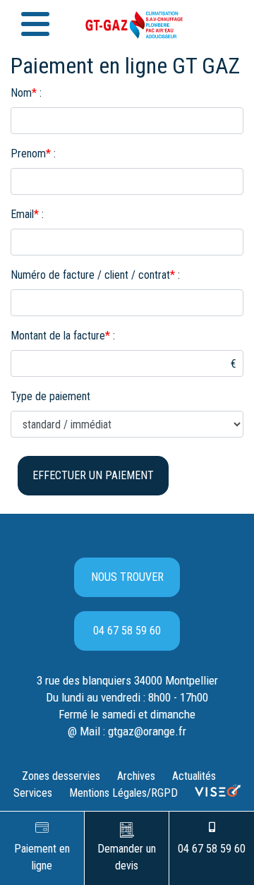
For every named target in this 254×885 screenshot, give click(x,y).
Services (32, 793)
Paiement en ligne (42, 857)
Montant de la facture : (63, 335)
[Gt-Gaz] (127, 21)
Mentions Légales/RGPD (123, 793)
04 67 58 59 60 (127, 630)
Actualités (194, 776)
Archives (136, 776)
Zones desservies (61, 776)
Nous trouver (127, 577)
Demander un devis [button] (126, 857)
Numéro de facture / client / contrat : (95, 275)
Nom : (26, 93)
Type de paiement (50, 396)
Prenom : (33, 153)
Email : (27, 214)
